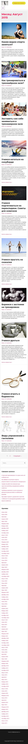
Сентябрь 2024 (5, 553)
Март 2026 (4, 521)
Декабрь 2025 (5, 528)
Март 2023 (4, 590)
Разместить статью (19, 3)
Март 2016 (4, 704)
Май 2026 (4, 516)
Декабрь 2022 (5, 594)
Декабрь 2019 (5, 665)
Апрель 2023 (5, 587)
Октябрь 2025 (5, 532)
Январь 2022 (5, 610)
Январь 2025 (5, 544)
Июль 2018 (4, 691)
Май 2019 (4, 677)
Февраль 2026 (5, 523)
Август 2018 (5, 688)
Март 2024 (4, 567)
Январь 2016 (5, 709)
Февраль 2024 (5, 569)
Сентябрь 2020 (5, 645)
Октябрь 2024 (5, 551)
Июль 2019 (4, 675)
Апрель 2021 (5, 629)
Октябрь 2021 (5, 615)
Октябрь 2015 (5, 716)
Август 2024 (5, 555)
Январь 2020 (5, 663)
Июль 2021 (4, 622)
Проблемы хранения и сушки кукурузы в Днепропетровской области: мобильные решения (12, 492)
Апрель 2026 (5, 519)
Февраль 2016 (5, 707)
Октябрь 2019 (5, 670)
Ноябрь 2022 (5, 597)
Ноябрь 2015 (5, 714)
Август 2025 (5, 535)
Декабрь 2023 (5, 571)
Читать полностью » (7, 182)
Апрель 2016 (5, 702)
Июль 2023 (4, 581)
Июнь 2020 (4, 652)
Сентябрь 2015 (5, 718)
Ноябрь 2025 (5, 530)
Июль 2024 (4, 558)
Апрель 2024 (5, 565)
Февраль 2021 (5, 633)
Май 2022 (4, 606)
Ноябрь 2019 (5, 668)
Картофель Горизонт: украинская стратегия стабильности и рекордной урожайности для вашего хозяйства (13, 498)
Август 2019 (5, 672)
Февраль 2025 (5, 542)
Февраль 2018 (5, 695)
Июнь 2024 (4, 560)
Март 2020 (4, 659)
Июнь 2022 (4, 604)
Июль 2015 (4, 723)
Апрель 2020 (5, 656)
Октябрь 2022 (5, 599)
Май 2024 (4, 562)
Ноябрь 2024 (5, 548)
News (3, 47)
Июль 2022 (4, 601)
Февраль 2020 (5, 661)
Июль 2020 (4, 649)
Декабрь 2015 (5, 711)
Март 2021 (4, 631)
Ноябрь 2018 (5, 684)
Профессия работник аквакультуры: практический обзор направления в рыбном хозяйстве (13, 486)
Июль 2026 (4, 512)
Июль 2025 (4, 537)
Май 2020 (4, 654)
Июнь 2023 (4, 583)
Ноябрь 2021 (5, 613)
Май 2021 (4, 626)
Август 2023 (5, 578)
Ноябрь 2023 (5, 574)
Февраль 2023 (5, 592)
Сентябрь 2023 (5, 576)
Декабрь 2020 (5, 638)
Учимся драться (11, 340)
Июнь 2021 (4, 624)
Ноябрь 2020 (5, 640)
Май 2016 (4, 700)
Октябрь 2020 (5, 642)
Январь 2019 (5, 681)
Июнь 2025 (4, 539)
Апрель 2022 (5, 608)
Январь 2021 (5, 636)
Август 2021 (5, 620)
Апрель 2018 (5, 693)
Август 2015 (5, 720)
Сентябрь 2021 (5, 617)
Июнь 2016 (4, 697)
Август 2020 (5, 647)
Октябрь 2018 (5, 686)
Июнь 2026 (4, 514)
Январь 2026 (5, 526)
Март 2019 (4, 679)
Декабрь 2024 (5, 546)
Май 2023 (4, 585)
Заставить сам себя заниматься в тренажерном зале (12, 121)
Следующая (17, 456)
